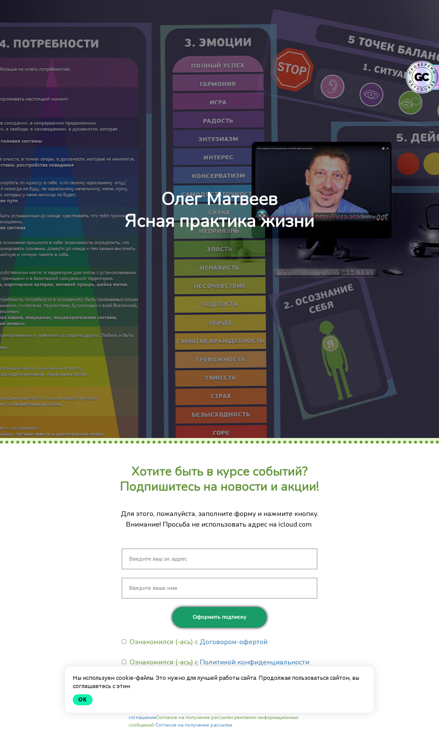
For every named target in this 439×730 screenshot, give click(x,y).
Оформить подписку (219, 617)
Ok (82, 699)
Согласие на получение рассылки (193, 725)
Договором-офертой (234, 642)
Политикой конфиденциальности (254, 662)
